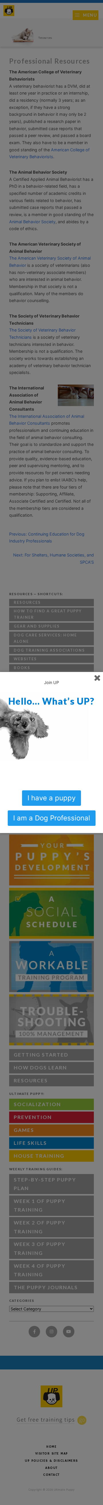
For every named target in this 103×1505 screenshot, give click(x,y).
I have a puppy (51, 798)
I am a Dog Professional (51, 818)
